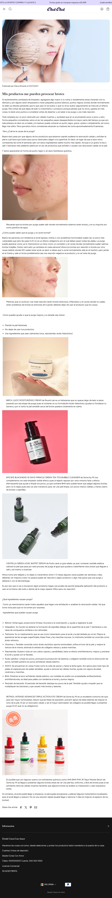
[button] (4, 9)
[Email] (35, 807)
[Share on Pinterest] (30, 807)
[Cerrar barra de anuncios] (109, 2)
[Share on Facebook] (21, 807)
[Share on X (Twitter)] (25, 807)
